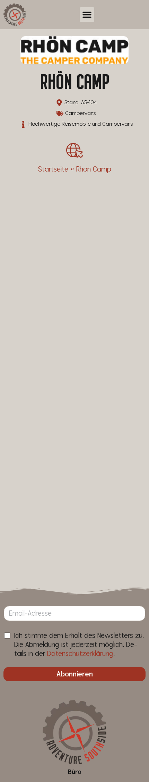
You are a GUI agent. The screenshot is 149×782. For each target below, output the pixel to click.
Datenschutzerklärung (80, 654)
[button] (87, 14)
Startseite (53, 169)
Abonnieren (74, 674)
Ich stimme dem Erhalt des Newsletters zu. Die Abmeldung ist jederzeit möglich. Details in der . (79, 644)
